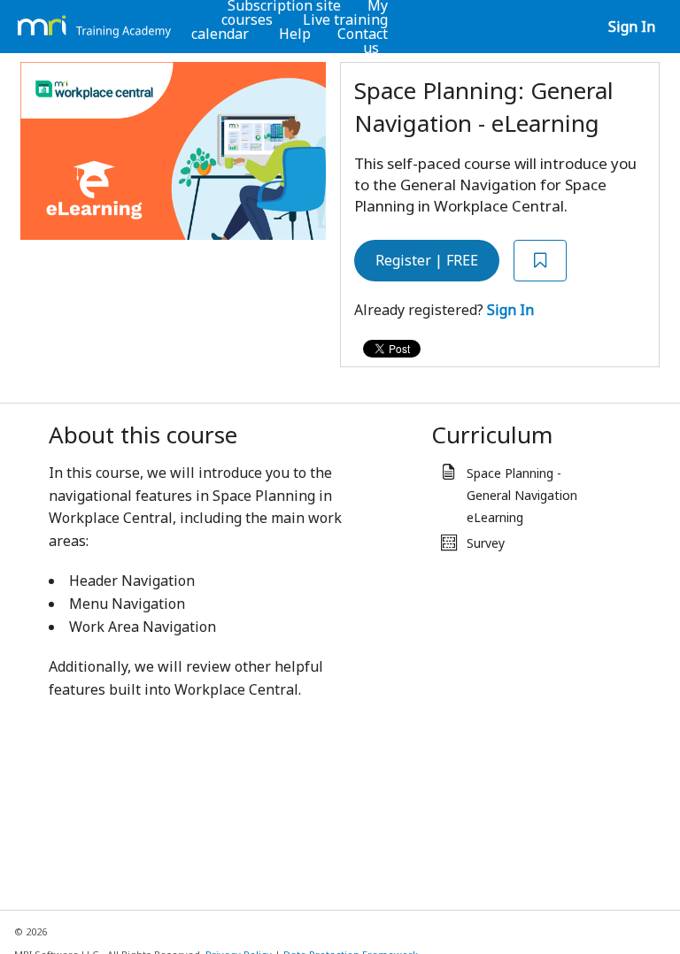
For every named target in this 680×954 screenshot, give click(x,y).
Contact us (362, 41)
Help (295, 33)
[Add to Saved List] (540, 260)
